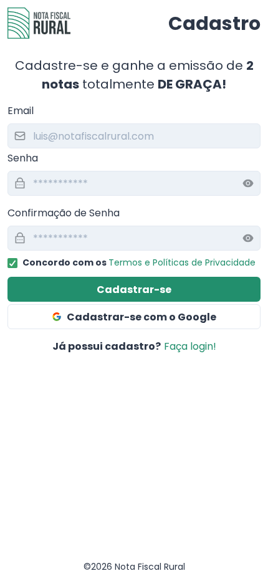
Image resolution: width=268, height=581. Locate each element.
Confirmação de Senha (63, 213)
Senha (22, 158)
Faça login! (190, 346)
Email (20, 110)
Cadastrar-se (134, 289)
